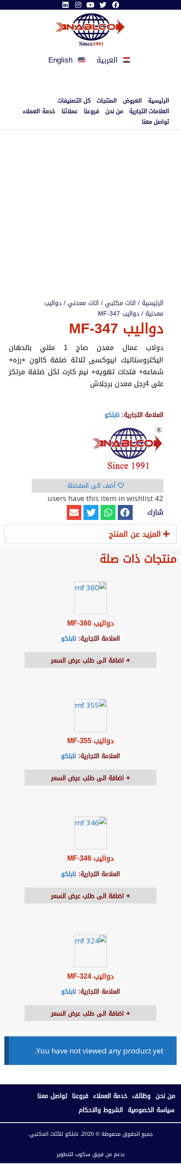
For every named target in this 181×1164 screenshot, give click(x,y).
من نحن (114, 111)
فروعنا (91, 111)
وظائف (141, 1096)
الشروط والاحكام (101, 1110)
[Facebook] (115, 5)
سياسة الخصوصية (151, 1110)
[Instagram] (78, 5)
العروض (132, 101)
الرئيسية (158, 101)
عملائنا (70, 111)
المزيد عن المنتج (135, 534)
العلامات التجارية (149, 111)
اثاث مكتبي (120, 303)
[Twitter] (103, 5)
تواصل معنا (155, 122)
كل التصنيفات (74, 101)
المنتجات (107, 101)
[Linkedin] (65, 5)
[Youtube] (90, 5)
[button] (125, 512)
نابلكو (112, 415)
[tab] (90, 534)
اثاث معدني (83, 303)
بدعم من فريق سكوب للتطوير (91, 1154)
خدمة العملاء (39, 111)
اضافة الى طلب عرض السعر (88, 661)
